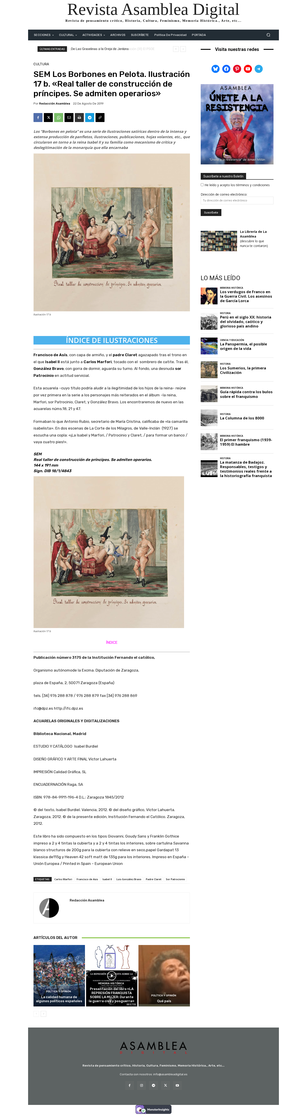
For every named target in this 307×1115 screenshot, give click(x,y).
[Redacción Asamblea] (51, 908)
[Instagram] (141, 1085)
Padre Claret (153, 879)
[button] (268, 35)
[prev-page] (36, 1014)
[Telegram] (89, 117)
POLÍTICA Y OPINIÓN (58, 991)
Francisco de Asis (87, 879)
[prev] (176, 49)
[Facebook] (37, 117)
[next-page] (43, 1014)
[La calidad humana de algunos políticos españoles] (59, 975)
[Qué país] (164, 975)
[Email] (69, 117)
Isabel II (107, 879)
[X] (48, 117)
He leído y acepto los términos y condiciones (237, 185)
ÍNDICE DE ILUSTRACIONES (112, 340)
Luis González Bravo (128, 879)
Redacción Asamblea (54, 103)
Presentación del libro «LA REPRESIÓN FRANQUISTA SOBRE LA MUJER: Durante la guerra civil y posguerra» (111, 995)
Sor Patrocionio (175, 879)
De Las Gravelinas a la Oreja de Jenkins (99, 49)
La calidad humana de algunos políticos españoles (59, 999)
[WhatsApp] (58, 117)
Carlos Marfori (63, 879)
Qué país (164, 1001)
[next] (183, 49)
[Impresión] (79, 117)
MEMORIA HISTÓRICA (111, 983)
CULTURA (41, 64)
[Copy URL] (100, 117)
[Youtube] (177, 1085)
